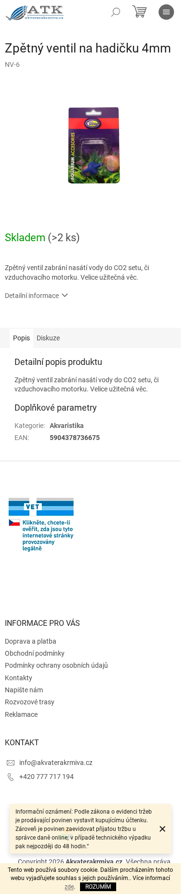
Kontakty (18, 678)
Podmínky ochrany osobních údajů (56, 665)
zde (69, 886)
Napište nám (24, 690)
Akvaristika (67, 425)
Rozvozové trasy (29, 702)
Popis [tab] (21, 338)
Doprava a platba (30, 641)
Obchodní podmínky (35, 653)
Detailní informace (32, 295)
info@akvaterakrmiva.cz (56, 762)
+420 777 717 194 (46, 776)
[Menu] (166, 12)
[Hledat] (115, 12)
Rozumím (98, 886)
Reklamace (21, 714)
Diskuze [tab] (48, 338)
